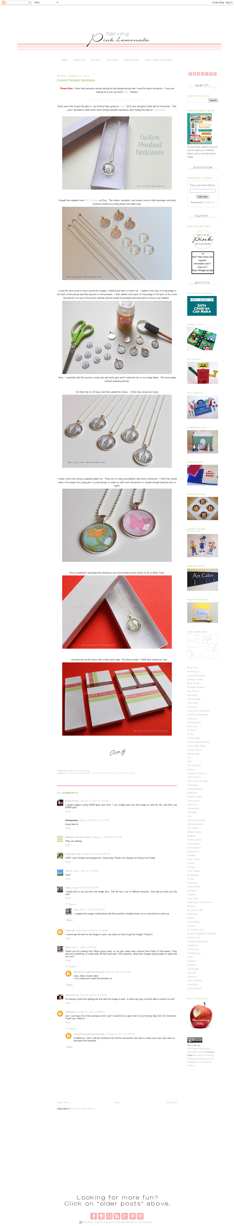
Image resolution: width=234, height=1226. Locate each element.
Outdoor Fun (193, 851)
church (122, 106)
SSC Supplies (91, 200)
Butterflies (192, 695)
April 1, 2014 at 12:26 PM (85, 871)
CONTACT (95, 60)
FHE (189, 761)
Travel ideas (193, 968)
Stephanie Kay (73, 854)
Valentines (192, 976)
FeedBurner (209, 202)
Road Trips (192, 914)
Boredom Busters (196, 687)
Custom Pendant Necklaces (76, 80)
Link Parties (193, 828)
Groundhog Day (195, 789)
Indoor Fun (192, 804)
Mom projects (194, 847)
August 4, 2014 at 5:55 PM (85, 887)
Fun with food (194, 765)
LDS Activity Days (125, 773)
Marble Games (194, 839)
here (126, 92)
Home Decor (193, 800)
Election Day (193, 738)
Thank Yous (193, 949)
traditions (191, 965)
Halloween (192, 792)
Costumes (192, 718)
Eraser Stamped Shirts (198, 742)
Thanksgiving (193, 953)
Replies (72, 904)
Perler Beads (193, 871)
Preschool (192, 883)
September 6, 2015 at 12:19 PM (92, 930)
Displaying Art (194, 722)
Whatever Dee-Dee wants (78, 837)
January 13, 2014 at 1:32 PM (94, 801)
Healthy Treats (194, 796)
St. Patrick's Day (195, 929)
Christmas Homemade (78, 773)
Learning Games (195, 824)
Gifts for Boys (194, 777)
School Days (193, 922)
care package (194, 699)
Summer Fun (193, 937)
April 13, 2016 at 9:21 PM (118, 972)
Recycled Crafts (195, 910)
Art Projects (193, 671)
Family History (194, 750)
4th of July (192, 667)
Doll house (192, 726)
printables (192, 890)
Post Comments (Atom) (82, 1108)
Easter (190, 734)
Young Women (194, 988)
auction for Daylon (196, 675)
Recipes (191, 906)
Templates (192, 945)
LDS (189, 816)
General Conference (197, 773)
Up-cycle (191, 972)
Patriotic (191, 867)
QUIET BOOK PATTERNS (158, 60)
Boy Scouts (193, 691)
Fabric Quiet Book (196, 746)
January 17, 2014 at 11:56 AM (107, 837)
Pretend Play (193, 886)
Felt (189, 757)
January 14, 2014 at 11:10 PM (94, 820)
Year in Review (194, 980)
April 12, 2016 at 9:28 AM (92, 909)
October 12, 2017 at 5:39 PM (120, 1034)
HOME (64, 60)
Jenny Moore (72, 995)
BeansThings (72, 801)
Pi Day (190, 879)
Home (117, 1102)
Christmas (192, 707)
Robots (190, 918)
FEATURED (112, 60)
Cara (76, 909)
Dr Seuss (191, 730)
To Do (190, 957)
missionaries (193, 843)
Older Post (171, 1102)
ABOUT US (79, 60)
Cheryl (68, 871)
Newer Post (63, 1102)
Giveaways (192, 785)
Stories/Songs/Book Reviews (201, 933)
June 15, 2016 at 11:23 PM (93, 995)
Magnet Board (194, 832)
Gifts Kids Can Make (102, 773)
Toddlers (191, 961)
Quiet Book (192, 898)
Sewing (190, 926)
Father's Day (193, 753)
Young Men (192, 984)
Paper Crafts (193, 859)
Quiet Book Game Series (199, 902)
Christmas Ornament (197, 714)
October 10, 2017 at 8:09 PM (90, 1012)
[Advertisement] (119, 16)
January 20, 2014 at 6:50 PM (96, 854)
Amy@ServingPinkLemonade (89, 972)
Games (190, 769)
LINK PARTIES (131, 60)
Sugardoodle (159, 110)
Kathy (68, 887)
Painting (191, 855)
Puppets (191, 894)
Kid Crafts (192, 812)
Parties (190, 863)
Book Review (193, 683)
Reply (68, 811)
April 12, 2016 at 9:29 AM (83, 947)
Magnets (191, 836)
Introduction (193, 808)
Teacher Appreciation (197, 941)
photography (193, 875)
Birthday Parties (195, 679)
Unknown (70, 930)
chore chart (192, 703)
